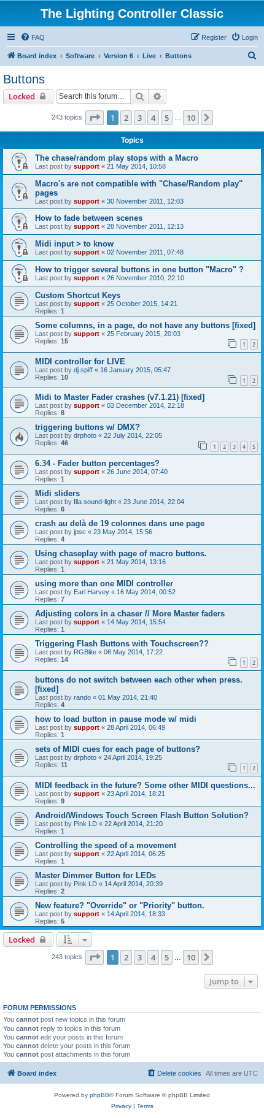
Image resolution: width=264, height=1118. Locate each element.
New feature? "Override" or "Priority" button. (119, 905)
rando (82, 697)
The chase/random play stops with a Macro (116, 158)
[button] (94, 117)
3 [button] (140, 117)
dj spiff (83, 369)
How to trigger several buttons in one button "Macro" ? (139, 269)
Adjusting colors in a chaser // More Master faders (130, 613)
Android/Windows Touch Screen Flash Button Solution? (142, 815)
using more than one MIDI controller (104, 583)
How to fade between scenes (88, 218)
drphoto (85, 435)
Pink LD (85, 823)
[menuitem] (32, 37)
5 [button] (167, 117)
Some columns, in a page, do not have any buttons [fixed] (145, 325)
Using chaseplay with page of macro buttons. (121, 553)
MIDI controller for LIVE (80, 361)
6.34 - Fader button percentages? (97, 463)
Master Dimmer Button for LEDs (95, 875)
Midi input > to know (74, 243)
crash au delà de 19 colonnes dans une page (119, 523)
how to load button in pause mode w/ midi (115, 719)
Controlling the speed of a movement (105, 845)
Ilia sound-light (95, 501)
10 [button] (191, 117)
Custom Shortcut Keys (77, 295)
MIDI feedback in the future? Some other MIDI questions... (145, 785)
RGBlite (85, 652)
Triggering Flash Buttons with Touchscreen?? (122, 643)
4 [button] (153, 117)
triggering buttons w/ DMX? (87, 427)
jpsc (80, 531)
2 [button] (126, 117)
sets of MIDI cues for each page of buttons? (117, 749)
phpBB (99, 1095)
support (86, 166)
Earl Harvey (91, 591)
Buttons (24, 79)
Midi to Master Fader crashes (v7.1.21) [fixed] (119, 397)
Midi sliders (57, 493)
